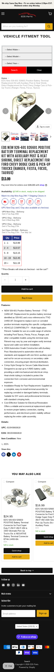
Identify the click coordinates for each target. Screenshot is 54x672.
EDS (6, 444)
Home (4, 78)
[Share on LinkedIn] (14, 454)
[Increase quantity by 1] (25, 279)
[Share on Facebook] (3, 454)
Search (27, 661)
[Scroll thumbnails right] (50, 137)
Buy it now (27, 298)
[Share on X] (9, 454)
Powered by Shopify (27, 667)
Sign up (43, 613)
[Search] (49, 26)
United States (26, 626)
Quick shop (16, 550)
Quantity (5, 274)
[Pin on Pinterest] (19, 454)
